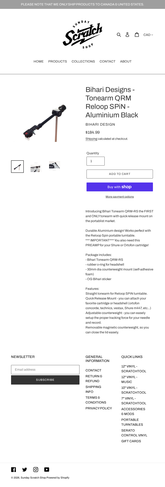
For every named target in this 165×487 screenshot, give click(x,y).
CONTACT (93, 370)
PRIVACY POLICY (99, 408)
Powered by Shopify (57, 477)
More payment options (120, 196)
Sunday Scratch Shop (33, 477)
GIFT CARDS (131, 441)
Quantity (93, 153)
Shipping (91, 138)
